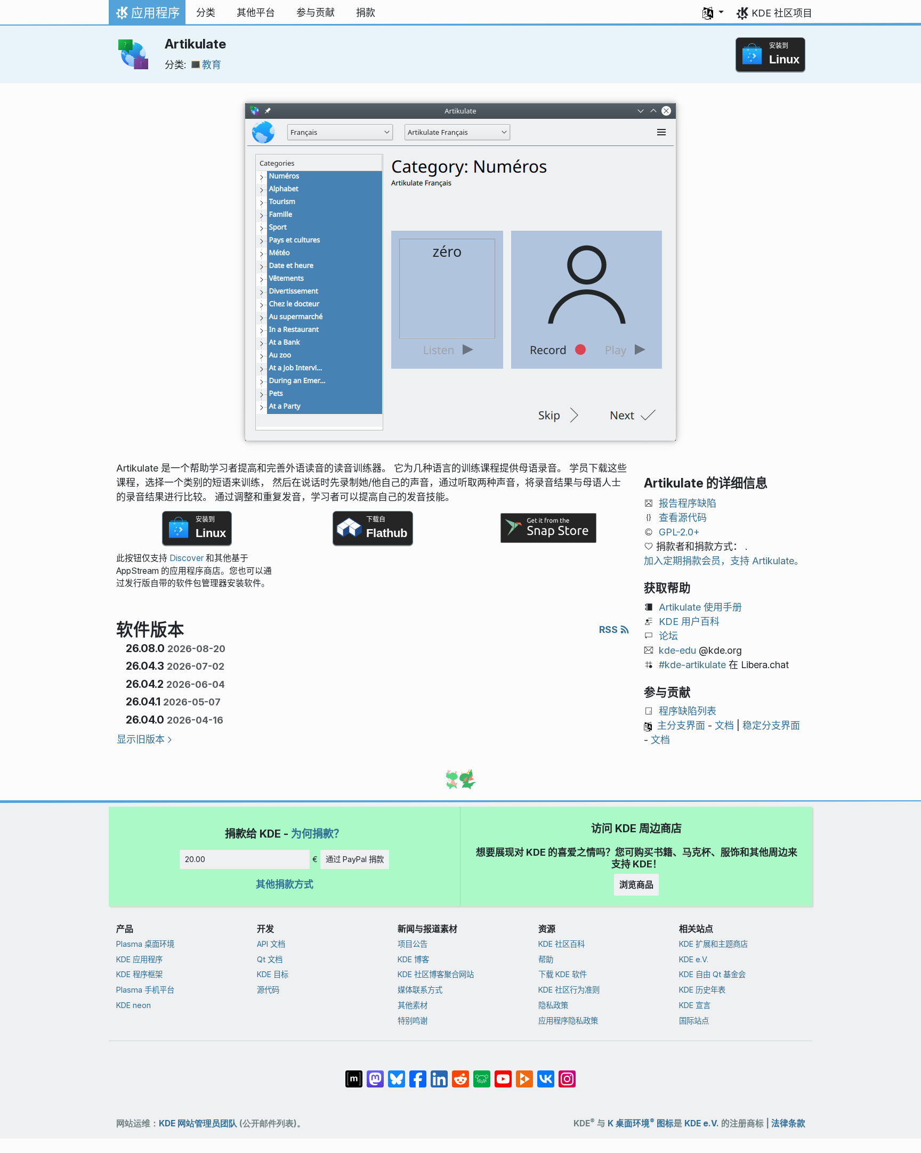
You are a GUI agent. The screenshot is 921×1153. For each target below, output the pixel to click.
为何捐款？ (317, 833)
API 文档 (271, 943)
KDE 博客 (413, 959)
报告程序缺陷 (687, 503)
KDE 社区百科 (561, 943)
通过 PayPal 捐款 (355, 859)
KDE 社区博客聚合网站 (436, 974)
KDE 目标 (272, 974)
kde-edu (677, 650)
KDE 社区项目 (782, 13)
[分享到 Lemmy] (481, 1073)
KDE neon (133, 1005)
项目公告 (412, 943)
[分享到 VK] (545, 1073)
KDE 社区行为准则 (569, 989)
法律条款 (788, 1123)
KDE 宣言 (694, 1005)
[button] (713, 13)
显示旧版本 (141, 739)
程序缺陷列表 (687, 711)
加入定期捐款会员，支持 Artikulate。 (724, 560)
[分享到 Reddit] (460, 1073)
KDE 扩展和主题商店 (713, 943)
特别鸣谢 (412, 1020)
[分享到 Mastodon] (375, 1073)
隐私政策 (553, 1005)
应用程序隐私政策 (568, 1020)
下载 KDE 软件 (562, 974)
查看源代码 (683, 517)
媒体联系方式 (420, 989)
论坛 (668, 636)
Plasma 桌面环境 (145, 943)
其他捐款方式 (284, 884)
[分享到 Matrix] (353, 1073)
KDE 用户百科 (689, 621)
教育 (211, 64)
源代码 (268, 989)
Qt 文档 (269, 959)
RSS (609, 629)
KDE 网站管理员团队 (198, 1123)
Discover (186, 558)
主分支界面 (681, 725)
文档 (724, 725)
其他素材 (412, 1005)
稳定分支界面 (771, 725)
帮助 (545, 959)
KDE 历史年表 (702, 989)
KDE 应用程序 (139, 959)
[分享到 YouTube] (503, 1073)
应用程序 (147, 15)
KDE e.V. (693, 959)
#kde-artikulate (692, 664)
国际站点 (694, 1020)
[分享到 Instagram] (567, 1073)
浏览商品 (636, 884)
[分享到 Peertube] (524, 1073)
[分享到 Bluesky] (396, 1073)
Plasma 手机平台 (145, 989)
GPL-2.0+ (679, 532)
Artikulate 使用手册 (700, 607)
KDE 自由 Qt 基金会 (712, 974)
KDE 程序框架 (139, 974)
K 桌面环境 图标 (641, 1123)
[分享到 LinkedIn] (439, 1073)
